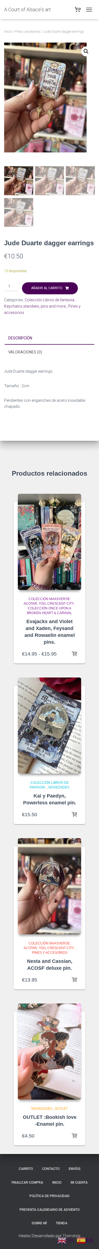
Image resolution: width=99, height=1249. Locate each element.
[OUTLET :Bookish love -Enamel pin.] (49, 1051)
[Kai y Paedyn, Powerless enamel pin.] (49, 726)
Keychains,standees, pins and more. (35, 306)
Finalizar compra (27, 1182)
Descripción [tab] (20, 338)
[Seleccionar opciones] (74, 654)
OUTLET (61, 1109)
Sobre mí (39, 1223)
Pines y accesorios (28, 32)
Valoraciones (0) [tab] (25, 352)
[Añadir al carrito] (74, 814)
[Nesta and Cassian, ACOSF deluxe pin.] (49, 886)
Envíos (75, 1169)
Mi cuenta (79, 1182)
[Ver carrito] (78, 10)
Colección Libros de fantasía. (50, 300)
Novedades (58, 787)
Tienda (61, 1223)
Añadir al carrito (46, 288)
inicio (57, 1182)
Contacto (51, 1169)
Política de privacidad (49, 1196)
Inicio (8, 32)
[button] (86, 51)
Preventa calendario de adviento (50, 1210)
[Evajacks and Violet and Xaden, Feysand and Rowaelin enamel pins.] (49, 542)
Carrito (26, 1169)
